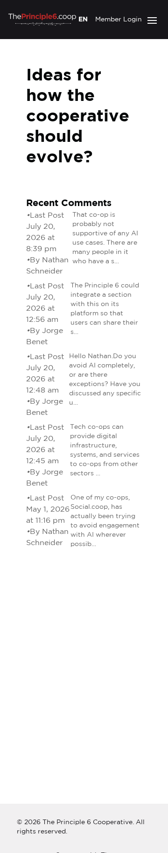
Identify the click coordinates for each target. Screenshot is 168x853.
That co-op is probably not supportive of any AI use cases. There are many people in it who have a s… (105, 238)
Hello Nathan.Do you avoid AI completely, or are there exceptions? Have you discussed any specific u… (105, 379)
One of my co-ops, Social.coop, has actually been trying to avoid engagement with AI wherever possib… (105, 521)
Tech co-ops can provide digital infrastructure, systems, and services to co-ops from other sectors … (105, 450)
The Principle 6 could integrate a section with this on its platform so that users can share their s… (104, 309)
